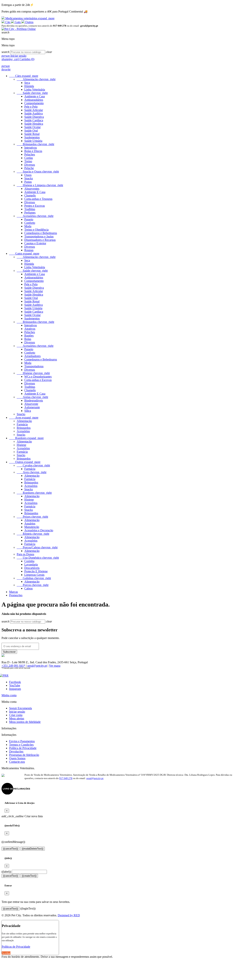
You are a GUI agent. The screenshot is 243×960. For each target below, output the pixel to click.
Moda (27, 226)
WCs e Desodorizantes (38, 376)
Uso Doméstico (38, 557)
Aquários (29, 523)
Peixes (32, 516)
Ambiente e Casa (34, 96)
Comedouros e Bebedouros (40, 233)
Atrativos (29, 328)
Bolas (27, 339)
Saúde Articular (33, 110)
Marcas (13, 591)
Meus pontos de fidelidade (25, 721)
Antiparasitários (33, 99)
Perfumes (30, 212)
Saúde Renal (31, 134)
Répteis (33, 533)
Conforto (29, 222)
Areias (32, 397)
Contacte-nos (17, 761)
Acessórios (35, 216)
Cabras (28, 588)
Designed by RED (69, 915)
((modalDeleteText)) (32, 848)
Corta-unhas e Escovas (38, 380)
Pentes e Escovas (34, 205)
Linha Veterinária (34, 89)
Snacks (28, 178)
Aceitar (6, 953)
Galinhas (34, 578)
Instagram (15, 688)
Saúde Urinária (33, 140)
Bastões (29, 335)
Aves (23, 417)
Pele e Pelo (31, 106)
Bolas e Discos (33, 151)
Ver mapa (54, 665)
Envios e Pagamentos (22, 741)
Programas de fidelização (24, 754)
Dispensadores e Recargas (40, 239)
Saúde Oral (31, 130)
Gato (17, 22)
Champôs (30, 195)
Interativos (30, 147)
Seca (27, 82)
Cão (8, 22)
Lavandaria (31, 564)
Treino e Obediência (36, 229)
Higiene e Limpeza (40, 185)
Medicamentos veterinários (29, 18)
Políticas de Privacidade (16, 946)
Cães (23, 75)
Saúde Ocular (32, 127)
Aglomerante (32, 407)
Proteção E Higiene (36, 571)
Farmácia (22, 424)
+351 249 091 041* (13, 665)
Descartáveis (31, 568)
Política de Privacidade (22, 748)
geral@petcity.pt (37, 665)
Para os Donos (25, 554)
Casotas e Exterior (35, 243)
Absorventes (31, 188)
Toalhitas (29, 209)
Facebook (15, 682)
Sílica (27, 410)
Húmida (29, 86)
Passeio (28, 219)
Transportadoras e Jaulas (39, 236)
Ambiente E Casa (34, 192)
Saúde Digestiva (34, 116)
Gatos (24, 253)
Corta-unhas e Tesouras (38, 198)
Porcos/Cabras (37, 547)
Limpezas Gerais (34, 574)
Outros (28, 22)
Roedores (26, 438)
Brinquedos (35, 144)
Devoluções (16, 751)
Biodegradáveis (33, 400)
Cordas (28, 157)
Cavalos (33, 465)
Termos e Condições (21, 744)
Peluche (29, 168)
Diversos (29, 164)
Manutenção (31, 527)
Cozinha (29, 561)
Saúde (32, 93)
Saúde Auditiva (33, 113)
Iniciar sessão (17, 711)
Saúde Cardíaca (33, 120)
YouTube (14, 685)
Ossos (28, 175)
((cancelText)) (10, 848)
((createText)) (29, 875)
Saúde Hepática (33, 123)
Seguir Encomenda (20, 708)
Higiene (33, 373)
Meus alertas (16, 718)
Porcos (32, 585)
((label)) (6, 871)
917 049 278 (65, 778)
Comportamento (34, 103)
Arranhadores (32, 356)
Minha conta (9, 695)
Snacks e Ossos (38, 171)
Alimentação (36, 79)
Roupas (28, 250)
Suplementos (32, 137)
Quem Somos (17, 758)
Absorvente (31, 403)
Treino (28, 161)
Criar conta (15, 715)
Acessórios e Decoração (38, 530)
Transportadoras (33, 366)
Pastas (28, 181)
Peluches (29, 154)
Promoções (15, 595)
